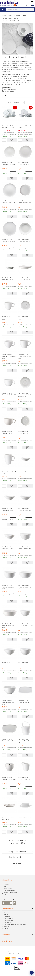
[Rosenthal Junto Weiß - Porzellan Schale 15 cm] (25, 651)
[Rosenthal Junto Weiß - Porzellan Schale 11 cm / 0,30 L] (25, 613)
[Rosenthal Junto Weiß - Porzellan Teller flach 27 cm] (9, 190)
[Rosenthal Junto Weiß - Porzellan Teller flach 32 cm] (9, 228)
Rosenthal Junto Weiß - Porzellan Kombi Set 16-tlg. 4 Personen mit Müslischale (9, 125)
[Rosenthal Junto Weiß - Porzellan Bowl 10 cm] (9, 498)
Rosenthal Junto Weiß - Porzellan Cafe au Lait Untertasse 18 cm (23, 433)
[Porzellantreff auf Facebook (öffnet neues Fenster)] (7, 903)
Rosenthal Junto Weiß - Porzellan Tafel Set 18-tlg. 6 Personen (24, 125)
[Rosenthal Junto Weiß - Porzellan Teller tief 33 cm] (25, 267)
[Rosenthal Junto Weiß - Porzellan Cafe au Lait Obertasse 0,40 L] (9, 421)
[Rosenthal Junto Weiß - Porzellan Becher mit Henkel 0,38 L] (9, 459)
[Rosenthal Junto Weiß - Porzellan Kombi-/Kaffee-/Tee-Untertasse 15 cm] (25, 382)
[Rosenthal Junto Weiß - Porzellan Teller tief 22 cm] (25, 228)
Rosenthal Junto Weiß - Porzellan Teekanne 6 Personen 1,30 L (25, 740)
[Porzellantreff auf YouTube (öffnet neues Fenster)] (11, 903)
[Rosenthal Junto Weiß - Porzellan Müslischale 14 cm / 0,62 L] (25, 536)
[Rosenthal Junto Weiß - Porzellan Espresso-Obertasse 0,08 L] (9, 305)
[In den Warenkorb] (12, 140)
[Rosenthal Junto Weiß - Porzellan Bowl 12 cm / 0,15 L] (9, 536)
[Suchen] (32, 9)
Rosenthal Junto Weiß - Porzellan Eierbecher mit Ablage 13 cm (8, 817)
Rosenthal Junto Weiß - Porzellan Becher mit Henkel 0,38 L (9, 471)
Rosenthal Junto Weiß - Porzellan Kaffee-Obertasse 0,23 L (24, 356)
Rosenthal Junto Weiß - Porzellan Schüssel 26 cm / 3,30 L (24, 587)
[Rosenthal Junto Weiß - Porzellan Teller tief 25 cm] (9, 267)
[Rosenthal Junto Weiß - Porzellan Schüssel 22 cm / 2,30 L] (9, 574)
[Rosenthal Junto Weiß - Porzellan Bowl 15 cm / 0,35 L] (25, 498)
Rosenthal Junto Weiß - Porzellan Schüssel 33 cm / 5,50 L (8, 625)
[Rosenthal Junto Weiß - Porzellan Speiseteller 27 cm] (25, 190)
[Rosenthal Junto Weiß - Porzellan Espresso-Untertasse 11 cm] (25, 305)
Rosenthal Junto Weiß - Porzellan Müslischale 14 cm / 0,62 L (25, 548)
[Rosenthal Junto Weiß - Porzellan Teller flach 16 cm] (9, 152)
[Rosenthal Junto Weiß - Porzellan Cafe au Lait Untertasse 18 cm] (25, 421)
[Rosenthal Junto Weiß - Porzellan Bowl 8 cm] (25, 459)
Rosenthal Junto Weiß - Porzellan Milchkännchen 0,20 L (25, 779)
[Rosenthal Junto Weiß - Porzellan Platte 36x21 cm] (9, 728)
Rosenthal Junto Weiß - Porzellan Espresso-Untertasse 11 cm (25, 317)
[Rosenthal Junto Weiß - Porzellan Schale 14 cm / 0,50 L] (9, 651)
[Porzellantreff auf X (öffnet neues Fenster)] (3, 903)
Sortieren (10, 102)
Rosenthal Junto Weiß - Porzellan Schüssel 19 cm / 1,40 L (8, 702)
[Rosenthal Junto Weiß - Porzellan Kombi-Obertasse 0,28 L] (9, 344)
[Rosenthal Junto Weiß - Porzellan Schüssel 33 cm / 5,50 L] (9, 613)
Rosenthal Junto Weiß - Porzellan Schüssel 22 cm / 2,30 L (8, 587)
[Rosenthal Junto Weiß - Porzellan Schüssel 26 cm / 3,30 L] (25, 574)
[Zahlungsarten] (17, 964)
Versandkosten (13, 134)
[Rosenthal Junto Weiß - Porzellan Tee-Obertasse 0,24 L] (9, 382)
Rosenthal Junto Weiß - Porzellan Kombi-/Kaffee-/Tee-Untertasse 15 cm (25, 394)
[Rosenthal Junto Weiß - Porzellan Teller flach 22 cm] (25, 152)
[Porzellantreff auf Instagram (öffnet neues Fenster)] (14, 903)
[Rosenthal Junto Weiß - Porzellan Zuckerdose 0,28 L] (9, 767)
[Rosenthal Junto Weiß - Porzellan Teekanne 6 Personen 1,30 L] (25, 728)
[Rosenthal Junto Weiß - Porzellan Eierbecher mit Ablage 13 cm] (9, 805)
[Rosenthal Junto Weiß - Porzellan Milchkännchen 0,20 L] (25, 767)
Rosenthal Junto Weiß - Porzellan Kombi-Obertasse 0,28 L (8, 356)
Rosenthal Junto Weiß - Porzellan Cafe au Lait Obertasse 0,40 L (7, 433)
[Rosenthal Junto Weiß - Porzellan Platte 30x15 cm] (25, 690)
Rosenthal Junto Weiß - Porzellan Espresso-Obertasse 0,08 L (9, 317)
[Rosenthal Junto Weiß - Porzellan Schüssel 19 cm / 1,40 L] (9, 690)
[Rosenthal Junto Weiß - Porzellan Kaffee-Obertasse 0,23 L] (25, 344)
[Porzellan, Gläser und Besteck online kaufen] (10, 3)
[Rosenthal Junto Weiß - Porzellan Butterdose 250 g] (25, 805)
